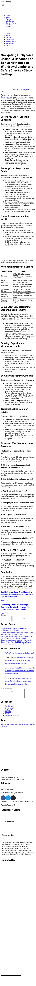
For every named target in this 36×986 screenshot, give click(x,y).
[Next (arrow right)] (11, 983)
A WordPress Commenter (14, 653)
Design (20, 724)
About (8, 17)
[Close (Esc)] (11, 977)
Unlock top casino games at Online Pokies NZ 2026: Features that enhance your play (17, 637)
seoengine (24, 90)
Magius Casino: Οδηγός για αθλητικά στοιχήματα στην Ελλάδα (14, 629)
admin (7, 668)
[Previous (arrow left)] (11, 980)
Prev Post (4, 600)
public (7, 714)
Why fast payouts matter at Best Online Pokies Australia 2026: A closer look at (17, 633)
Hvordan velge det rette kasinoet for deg (15, 644)
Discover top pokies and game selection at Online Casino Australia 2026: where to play (16, 641)
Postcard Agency (22, 805)
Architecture (9, 706)
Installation (10, 25)
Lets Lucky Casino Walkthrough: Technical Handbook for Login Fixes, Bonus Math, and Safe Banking (16, 606)
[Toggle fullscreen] (11, 970)
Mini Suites (10, 21)
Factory (7, 710)
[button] (18, 30)
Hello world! (29, 653)
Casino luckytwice (7, 97)
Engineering (9, 708)
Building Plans (11, 23)
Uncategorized (10, 716)
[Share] (11, 974)
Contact (8, 27)
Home (8, 15)
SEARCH (12, 691)
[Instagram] (13, 797)
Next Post (4, 613)
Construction (13, 724)
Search (3, 615)
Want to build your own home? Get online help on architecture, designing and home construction (19, 660)
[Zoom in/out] (11, 967)
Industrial (8, 712)
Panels (8, 19)
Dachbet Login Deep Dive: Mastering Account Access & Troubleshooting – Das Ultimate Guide (17, 594)
